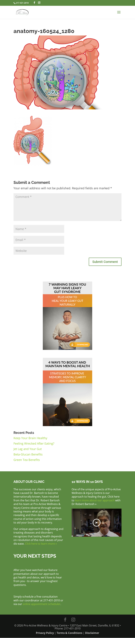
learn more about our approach (95, 500)
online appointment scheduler (41, 604)
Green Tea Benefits (27, 460)
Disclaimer (92, 633)
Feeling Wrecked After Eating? (34, 443)
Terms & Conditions (69, 633)
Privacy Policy (45, 633)
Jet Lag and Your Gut (28, 449)
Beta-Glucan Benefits (28, 454)
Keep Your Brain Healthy (30, 438)
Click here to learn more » (41, 543)
